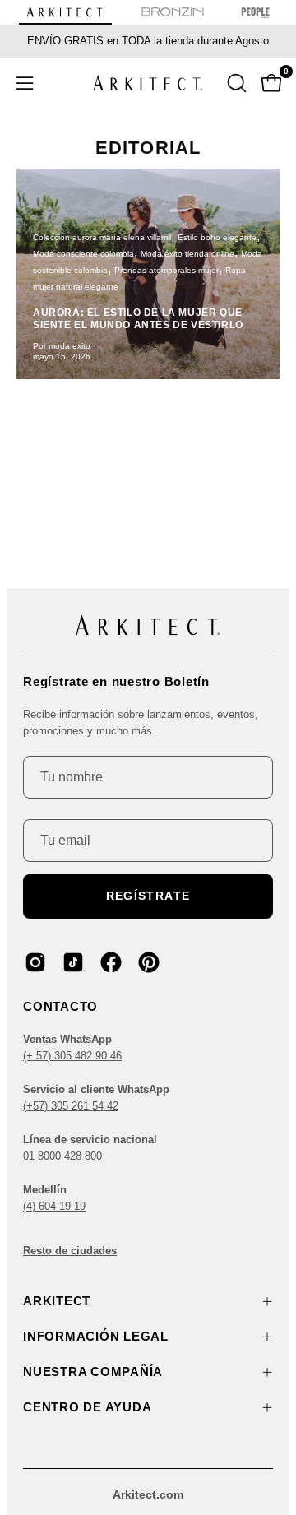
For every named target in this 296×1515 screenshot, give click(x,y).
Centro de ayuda (87, 1407)
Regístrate (148, 896)
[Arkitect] (65, 15)
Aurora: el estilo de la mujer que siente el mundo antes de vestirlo (138, 319)
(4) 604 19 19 (54, 1206)
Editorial (148, 147)
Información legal (96, 1336)
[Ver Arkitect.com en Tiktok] (73, 962)
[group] (148, 41)
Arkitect (56, 1301)
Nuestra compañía (93, 1371)
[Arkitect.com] (148, 82)
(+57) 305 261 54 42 (70, 1106)
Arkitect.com (148, 1494)
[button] (235, 83)
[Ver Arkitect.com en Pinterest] (148, 962)
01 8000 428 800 (62, 1156)
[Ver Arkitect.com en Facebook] (111, 962)
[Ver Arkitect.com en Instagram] (35, 962)
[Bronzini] (172, 15)
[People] (255, 15)
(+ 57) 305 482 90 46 (72, 1055)
